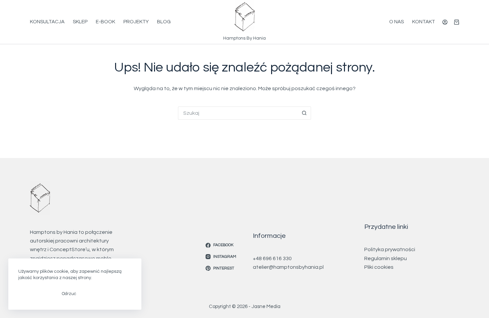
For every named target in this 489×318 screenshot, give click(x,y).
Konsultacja (47, 21)
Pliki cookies (379, 267)
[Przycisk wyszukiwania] (304, 113)
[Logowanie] (444, 22)
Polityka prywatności (389, 249)
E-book (105, 21)
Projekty (136, 21)
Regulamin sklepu (385, 258)
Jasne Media (265, 306)
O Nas (396, 21)
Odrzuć (69, 293)
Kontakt (423, 21)
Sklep (80, 21)
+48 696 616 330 (272, 258)
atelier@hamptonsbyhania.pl (288, 267)
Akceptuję (35, 293)
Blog (164, 21)
